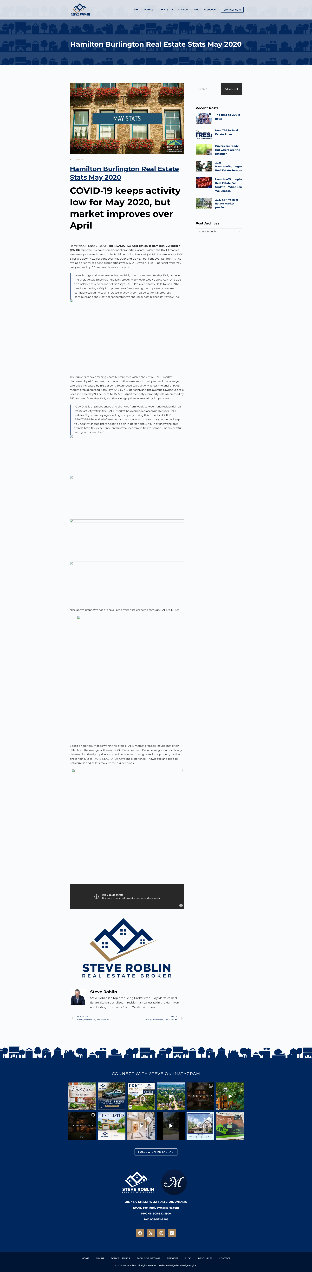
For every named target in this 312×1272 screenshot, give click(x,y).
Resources (210, 9)
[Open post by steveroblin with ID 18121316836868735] (82, 1096)
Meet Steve (167, 9)
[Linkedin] (172, 1233)
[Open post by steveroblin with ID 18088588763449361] (171, 1096)
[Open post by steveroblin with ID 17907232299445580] (200, 1096)
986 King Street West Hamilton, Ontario (156, 1201)
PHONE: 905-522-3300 (156, 1213)
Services (183, 9)
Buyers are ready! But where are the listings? (227, 149)
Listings (148, 9)
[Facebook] (140, 1233)
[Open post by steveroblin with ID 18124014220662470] (171, 1126)
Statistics (76, 159)
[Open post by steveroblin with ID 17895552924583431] (111, 1096)
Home (136, 9)
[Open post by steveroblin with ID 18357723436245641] (200, 1126)
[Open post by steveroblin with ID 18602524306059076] (82, 1126)
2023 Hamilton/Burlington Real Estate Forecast (229, 166)
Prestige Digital (188, 1265)
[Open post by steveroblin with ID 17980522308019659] (111, 1126)
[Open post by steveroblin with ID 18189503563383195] (141, 1096)
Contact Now (232, 9)
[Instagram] (161, 1233)
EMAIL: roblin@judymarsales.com (156, 1207)
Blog (196, 9)
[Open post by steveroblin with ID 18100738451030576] (230, 1126)
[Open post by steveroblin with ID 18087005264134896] (230, 1096)
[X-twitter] (151, 1233)
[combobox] (208, 89)
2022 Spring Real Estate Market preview (226, 203)
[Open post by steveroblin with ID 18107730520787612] (141, 1126)
